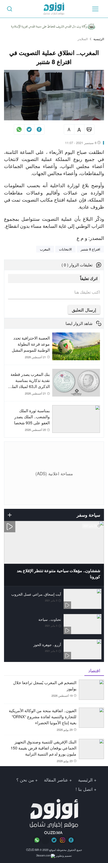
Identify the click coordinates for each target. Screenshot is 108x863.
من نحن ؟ (25, 779)
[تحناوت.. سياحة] (54, 624)
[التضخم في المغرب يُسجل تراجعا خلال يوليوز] (54, 692)
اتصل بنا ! (84, 789)
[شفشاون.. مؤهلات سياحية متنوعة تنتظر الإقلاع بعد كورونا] (54, 553)
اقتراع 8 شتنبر (90, 249)
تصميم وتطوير (63, 855)
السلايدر (83, 38)
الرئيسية (98, 38)
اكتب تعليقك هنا (87, 292)
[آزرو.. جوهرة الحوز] (54, 649)
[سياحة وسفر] (10, 515)
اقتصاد (94, 670)
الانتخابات (65, 249)
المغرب (45, 249)
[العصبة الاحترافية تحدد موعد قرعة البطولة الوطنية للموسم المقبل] (52, 348)
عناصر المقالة (56, 779)
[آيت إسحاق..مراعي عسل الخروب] (54, 598)
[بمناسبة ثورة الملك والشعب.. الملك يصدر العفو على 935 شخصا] (52, 419)
